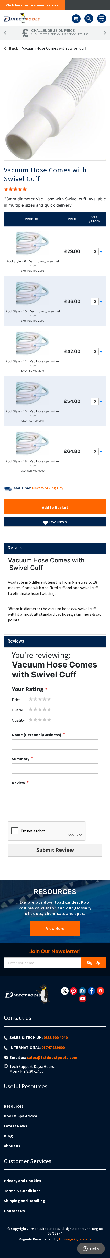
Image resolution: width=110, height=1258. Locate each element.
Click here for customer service (32, 5)
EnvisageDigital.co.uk (75, 1239)
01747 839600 (53, 1047)
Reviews (16, 641)
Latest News (15, 1125)
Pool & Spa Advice (20, 1115)
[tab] (55, 548)
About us (12, 1145)
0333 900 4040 (55, 1037)
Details (15, 547)
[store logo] (38, 18)
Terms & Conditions (22, 1190)
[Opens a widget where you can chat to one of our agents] (91, 1249)
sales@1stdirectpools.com (52, 1057)
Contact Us (14, 1210)
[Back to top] (102, 1241)
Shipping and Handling (24, 1200)
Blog (8, 1135)
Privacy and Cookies (22, 1180)
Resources (14, 1106)
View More (55, 928)
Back (13, 48)
